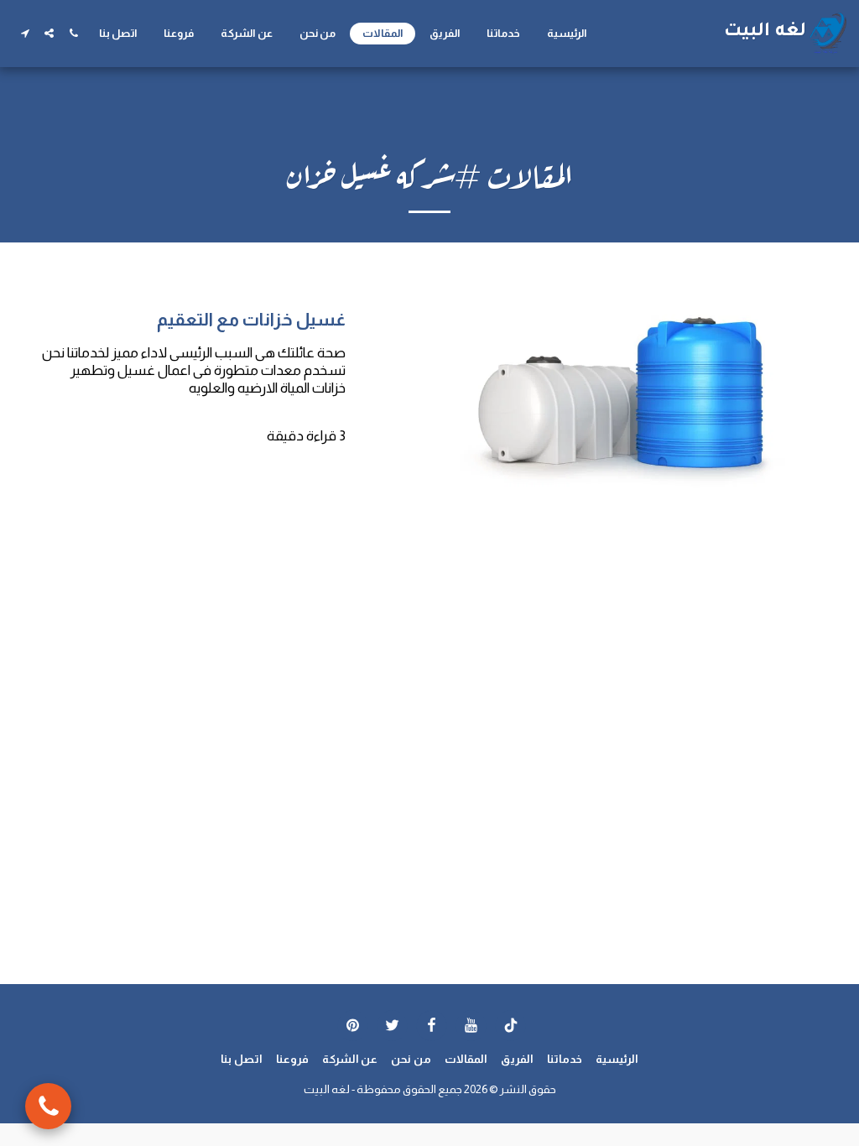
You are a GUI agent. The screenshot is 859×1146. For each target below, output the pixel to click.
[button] (73, 33)
